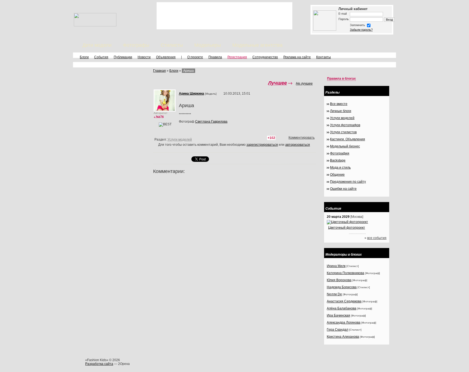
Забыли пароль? (361, 29)
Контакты (323, 57)
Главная (159, 71)
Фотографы (136, 45)
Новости (144, 57)
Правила (215, 57)
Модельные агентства (257, 45)
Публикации (123, 57)
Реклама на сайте (297, 57)
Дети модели (97, 45)
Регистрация (237, 57)
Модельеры (207, 45)
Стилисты (172, 45)
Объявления (166, 57)
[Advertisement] (224, 15)
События (101, 57)
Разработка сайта (99, 364)
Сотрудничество (265, 57)
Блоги (84, 57)
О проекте (195, 57)
